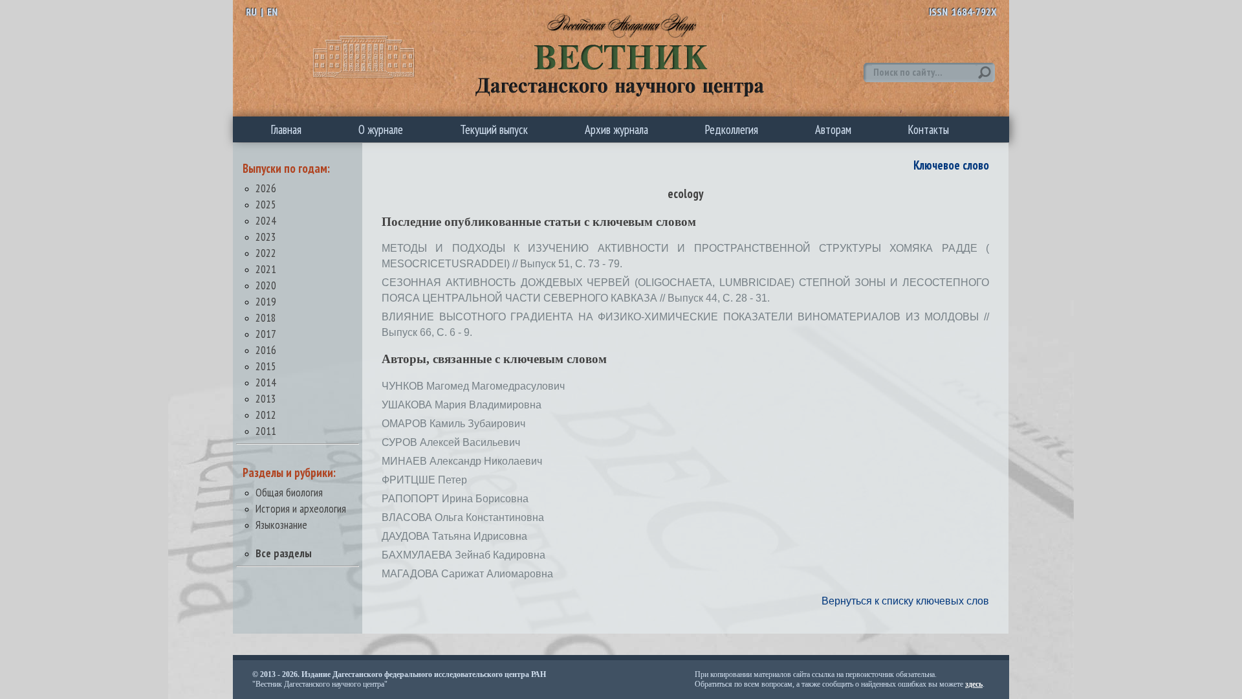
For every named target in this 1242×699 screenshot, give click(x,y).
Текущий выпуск (494, 129)
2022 (266, 252)
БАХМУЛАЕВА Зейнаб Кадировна (463, 554)
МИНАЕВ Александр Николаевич (462, 461)
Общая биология (289, 492)
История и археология (301, 508)
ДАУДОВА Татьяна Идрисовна (454, 536)
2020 (266, 285)
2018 (266, 317)
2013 (266, 398)
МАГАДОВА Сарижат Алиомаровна (467, 573)
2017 (266, 333)
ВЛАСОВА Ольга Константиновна (463, 517)
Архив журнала (616, 129)
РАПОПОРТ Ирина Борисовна (455, 498)
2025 (266, 204)
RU (251, 11)
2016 (266, 349)
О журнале (380, 129)
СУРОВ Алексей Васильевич (451, 442)
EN (272, 11)
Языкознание (281, 524)
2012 (266, 414)
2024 (266, 220)
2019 (266, 301)
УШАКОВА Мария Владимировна (461, 404)
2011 (266, 430)
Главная (286, 129)
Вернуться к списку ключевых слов (905, 600)
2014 (266, 382)
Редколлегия (731, 129)
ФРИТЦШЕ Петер (424, 479)
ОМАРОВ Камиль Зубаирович (453, 423)
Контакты (928, 129)
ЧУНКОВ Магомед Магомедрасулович (473, 386)
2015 (266, 366)
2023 (266, 236)
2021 (266, 268)
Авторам (833, 129)
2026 (266, 188)
